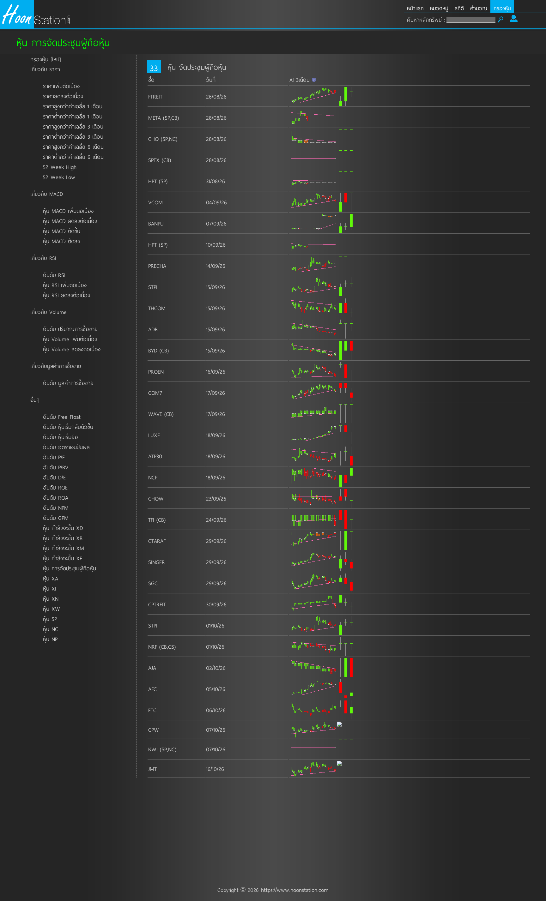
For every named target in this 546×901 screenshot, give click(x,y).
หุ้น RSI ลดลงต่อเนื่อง (66, 295)
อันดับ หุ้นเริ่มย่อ (60, 437)
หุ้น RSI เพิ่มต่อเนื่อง (65, 285)
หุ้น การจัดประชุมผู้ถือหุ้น (69, 568)
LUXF (154, 435)
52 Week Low (59, 177)
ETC (152, 710)
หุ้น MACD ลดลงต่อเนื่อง (70, 221)
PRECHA (157, 265)
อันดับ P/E (54, 457)
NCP (152, 477)
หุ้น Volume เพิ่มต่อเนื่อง (70, 339)
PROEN (156, 371)
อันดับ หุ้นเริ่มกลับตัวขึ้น (68, 427)
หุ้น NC (50, 629)
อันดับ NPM (56, 507)
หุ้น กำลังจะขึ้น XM (63, 548)
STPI (152, 287)
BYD (152, 350)
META (154, 117)
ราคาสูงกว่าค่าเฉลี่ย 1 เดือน (72, 106)
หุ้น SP (50, 619)
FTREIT (155, 96)
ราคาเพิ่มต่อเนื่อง (61, 86)
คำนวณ (478, 8)
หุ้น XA (50, 578)
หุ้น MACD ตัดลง (61, 241)
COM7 (155, 392)
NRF (152, 646)
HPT (152, 181)
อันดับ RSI (54, 275)
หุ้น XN (50, 598)
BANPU (156, 223)
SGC (153, 583)
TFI (151, 519)
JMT (152, 769)
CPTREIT (157, 604)
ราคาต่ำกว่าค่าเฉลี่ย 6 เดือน (73, 157)
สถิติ (459, 8)
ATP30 (155, 456)
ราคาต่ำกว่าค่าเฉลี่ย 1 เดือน (72, 116)
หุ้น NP (50, 639)
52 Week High (59, 167)
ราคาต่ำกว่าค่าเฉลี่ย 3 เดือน (73, 136)
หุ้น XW (51, 608)
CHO (153, 139)
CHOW (156, 498)
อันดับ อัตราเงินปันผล (66, 447)
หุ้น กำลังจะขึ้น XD (63, 528)
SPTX (154, 160)
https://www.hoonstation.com (295, 890)
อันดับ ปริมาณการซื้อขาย (70, 329)
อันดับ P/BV (55, 467)
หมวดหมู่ (439, 8)
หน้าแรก (415, 8)
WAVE (155, 414)
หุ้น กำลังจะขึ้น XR (63, 538)
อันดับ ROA (55, 497)
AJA (152, 668)
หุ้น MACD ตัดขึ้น (61, 231)
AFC (152, 689)
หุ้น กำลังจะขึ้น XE (62, 558)
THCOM (157, 308)
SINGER (156, 562)
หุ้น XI (49, 588)
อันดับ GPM (56, 518)
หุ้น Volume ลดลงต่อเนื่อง (71, 349)
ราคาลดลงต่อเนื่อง (63, 96)
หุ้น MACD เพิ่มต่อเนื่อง (68, 211)
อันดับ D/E (54, 477)
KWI (153, 749)
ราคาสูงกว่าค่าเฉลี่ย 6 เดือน (73, 146)
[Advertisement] (273, 832)
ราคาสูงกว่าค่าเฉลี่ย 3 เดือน (73, 126)
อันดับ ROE (55, 487)
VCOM (155, 202)
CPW (153, 729)
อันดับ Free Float (62, 416)
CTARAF (157, 541)
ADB (153, 329)
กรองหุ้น (502, 8)
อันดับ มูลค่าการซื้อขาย (68, 383)
